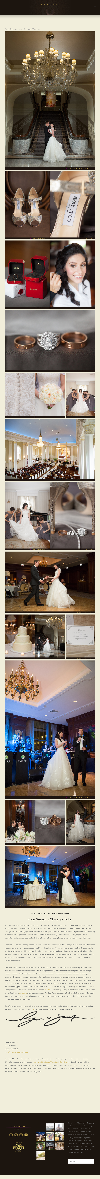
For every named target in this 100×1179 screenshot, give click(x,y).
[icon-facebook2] (11, 1135)
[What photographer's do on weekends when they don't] (50, 1136)
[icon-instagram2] (26, 1135)
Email (33, 1009)
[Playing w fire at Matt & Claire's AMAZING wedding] (40, 1136)
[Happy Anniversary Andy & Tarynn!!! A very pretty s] (40, 1146)
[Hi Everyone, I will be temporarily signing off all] (50, 1127)
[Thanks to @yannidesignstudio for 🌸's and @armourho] (59, 1146)
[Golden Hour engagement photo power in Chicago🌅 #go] (40, 1155)
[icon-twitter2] (16, 1135)
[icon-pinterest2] (21, 1135)
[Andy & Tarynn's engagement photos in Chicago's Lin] (59, 1136)
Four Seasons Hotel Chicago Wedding (22, 29)
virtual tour (48, 990)
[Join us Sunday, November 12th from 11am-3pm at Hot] (59, 1127)
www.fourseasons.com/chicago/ (17, 1052)
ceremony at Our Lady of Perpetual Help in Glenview (52, 1062)
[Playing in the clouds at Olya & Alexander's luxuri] (50, 1146)
